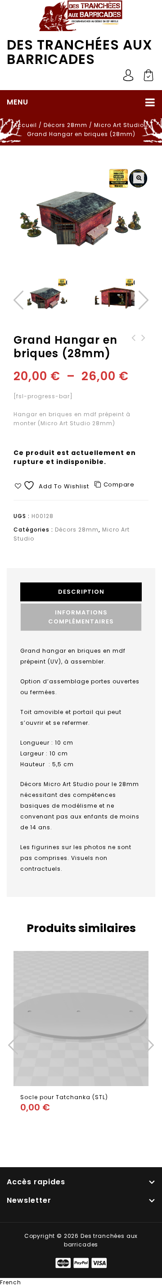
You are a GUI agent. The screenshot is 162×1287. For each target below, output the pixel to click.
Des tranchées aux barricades (80, 52)
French (10, 1282)
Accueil (25, 125)
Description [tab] (81, 591)
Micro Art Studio (119, 125)
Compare (119, 484)
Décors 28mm (65, 125)
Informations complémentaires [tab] (81, 617)
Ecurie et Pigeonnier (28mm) (143, 346)
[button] (138, 178)
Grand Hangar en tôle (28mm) (134, 346)
